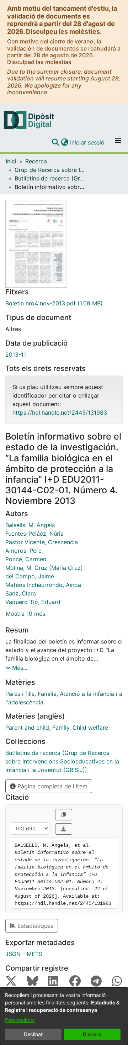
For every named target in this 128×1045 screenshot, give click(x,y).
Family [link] (60, 727)
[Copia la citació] (63, 814)
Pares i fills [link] (19, 693)
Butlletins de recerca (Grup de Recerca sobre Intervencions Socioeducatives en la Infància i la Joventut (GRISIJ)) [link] (50, 178)
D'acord (92, 1034)
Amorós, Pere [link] (23, 550)
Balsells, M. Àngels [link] (30, 525)
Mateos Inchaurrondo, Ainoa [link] (43, 584)
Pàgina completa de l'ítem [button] (51, 786)
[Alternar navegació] (118, 142)
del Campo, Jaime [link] (29, 576)
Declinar (33, 1034)
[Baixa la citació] (63, 829)
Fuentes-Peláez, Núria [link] (34, 533)
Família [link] (47, 693)
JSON (13, 953)
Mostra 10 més (25, 613)
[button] (55, 142)
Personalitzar (20, 1020)
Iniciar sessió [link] (87, 142)
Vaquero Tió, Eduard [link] (32, 601)
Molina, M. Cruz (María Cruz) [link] (44, 567)
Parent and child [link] (27, 727)
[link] (64, 303)
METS (34, 953)
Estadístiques (34, 925)
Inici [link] (11, 161)
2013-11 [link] (15, 354)
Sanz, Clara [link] (20, 593)
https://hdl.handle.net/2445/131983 (59, 412)
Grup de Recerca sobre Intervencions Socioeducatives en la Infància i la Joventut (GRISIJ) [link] (50, 169)
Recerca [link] (36, 161)
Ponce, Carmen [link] (25, 559)
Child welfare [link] (90, 727)
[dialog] (64, 1016)
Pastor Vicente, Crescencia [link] (41, 542)
